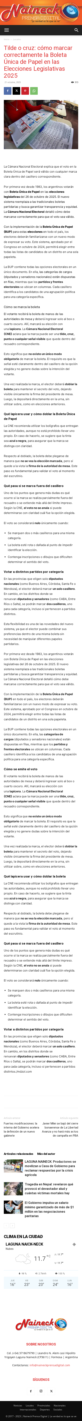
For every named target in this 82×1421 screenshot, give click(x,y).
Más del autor (46, 1154)
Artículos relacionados (18, 1154)
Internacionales (28, 1409)
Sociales (57, 1409)
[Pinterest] (25, 91)
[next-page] (12, 1225)
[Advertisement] (41, 1084)
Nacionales (60, 1405)
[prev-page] (6, 1225)
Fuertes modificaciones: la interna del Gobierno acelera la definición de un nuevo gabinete (21, 1129)
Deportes (45, 1409)
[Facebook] (7, 91)
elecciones (35, 232)
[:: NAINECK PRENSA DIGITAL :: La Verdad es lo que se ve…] (41, 12)
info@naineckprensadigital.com (50, 1365)
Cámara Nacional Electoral (26, 212)
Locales (17, 39)
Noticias (18, 1405)
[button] (6, 30)
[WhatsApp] (34, 91)
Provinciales (43, 1405)
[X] (16, 91)
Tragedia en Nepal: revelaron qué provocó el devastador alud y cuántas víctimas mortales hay (49, 1188)
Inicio (6, 39)
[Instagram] (41, 1391)
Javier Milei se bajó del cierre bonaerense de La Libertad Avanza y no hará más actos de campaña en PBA (60, 1129)
